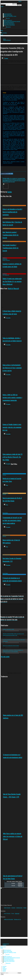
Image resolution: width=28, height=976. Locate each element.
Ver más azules (5, 656)
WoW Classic (5, 493)
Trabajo (24, 907)
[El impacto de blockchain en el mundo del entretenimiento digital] (15, 736)
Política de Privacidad (8, 919)
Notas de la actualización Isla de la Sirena (11, 645)
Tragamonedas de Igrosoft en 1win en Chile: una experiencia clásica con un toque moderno (12, 520)
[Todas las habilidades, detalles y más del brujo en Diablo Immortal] (12, 325)
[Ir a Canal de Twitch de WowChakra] (7, 2)
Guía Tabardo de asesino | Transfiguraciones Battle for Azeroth (10, 235)
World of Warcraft (6, 205)
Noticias (4, 474)
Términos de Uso (17, 919)
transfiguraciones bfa (7, 173)
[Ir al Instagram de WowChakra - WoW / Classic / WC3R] (17, 2)
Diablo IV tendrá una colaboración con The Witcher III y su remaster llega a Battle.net (12, 281)
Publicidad (17, 913)
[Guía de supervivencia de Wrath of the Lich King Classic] (15, 857)
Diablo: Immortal (6, 260)
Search (15, 3)
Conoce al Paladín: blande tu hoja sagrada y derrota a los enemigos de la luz (12, 427)
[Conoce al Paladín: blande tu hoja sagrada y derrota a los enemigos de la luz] (12, 412)
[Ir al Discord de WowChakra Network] (12, 2)
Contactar (13, 907)
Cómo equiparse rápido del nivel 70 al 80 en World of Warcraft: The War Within (12, 457)
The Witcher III (6, 275)
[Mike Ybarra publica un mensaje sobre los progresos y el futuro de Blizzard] (15, 815)
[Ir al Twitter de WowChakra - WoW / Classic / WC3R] (4, 2)
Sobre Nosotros (7, 907)
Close (2, 947)
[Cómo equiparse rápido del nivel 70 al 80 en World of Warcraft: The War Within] (12, 441)
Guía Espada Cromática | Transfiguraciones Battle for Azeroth (10, 248)
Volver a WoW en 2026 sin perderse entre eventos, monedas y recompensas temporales (12, 397)
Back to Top (3, 946)
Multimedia (5, 259)
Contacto (4, 945)
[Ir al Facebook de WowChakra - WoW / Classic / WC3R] (2, 2)
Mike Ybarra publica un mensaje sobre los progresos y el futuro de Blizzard (12, 836)
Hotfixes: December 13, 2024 (8, 629)
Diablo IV (5, 257)
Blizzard (4, 473)
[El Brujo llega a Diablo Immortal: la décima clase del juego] (12, 300)
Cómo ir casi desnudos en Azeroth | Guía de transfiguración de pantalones (12, 212)
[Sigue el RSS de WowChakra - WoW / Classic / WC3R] (14, 2)
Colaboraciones (19, 907)
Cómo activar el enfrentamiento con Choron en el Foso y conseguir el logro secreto (12, 368)
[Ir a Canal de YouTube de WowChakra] (9, 2)
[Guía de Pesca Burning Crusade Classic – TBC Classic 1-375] (15, 775)
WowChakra (5, 512)
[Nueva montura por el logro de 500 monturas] (15, 696)
